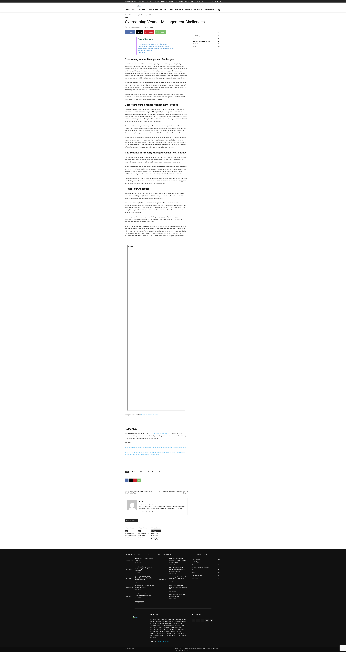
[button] (219, 10)
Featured (144, 554)
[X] (215, 1)
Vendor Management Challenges (138, 471)
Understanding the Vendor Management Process (153, 46)
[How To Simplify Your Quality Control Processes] (143, 528)
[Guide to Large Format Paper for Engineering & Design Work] (162, 579)
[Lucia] (126, 27)
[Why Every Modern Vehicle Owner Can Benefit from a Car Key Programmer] (129, 578)
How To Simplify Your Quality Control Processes (143, 535)
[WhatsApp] (139, 480)
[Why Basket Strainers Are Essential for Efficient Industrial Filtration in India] (162, 561)
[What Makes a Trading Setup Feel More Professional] (129, 588)
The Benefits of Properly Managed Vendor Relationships (155, 48)
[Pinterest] (135, 480)
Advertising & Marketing (154, 531)
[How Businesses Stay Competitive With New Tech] (129, 596)
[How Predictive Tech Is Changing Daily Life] (129, 561)
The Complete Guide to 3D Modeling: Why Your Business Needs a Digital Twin (177, 569)
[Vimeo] (218, 1)
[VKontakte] (211, 620)
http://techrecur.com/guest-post (147, 504)
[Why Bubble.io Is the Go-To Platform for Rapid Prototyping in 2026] (162, 588)
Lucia (130, 27)
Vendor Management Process (155, 471)
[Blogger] (193, 620)
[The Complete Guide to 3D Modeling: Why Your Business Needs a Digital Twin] (162, 570)
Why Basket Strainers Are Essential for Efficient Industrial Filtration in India (177, 560)
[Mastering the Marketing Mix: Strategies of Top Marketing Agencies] (156, 528)
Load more (139, 603)
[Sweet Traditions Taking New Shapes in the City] (162, 597)
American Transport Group (149, 415)
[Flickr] (202, 620)
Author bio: (141, 53)
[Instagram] (213, 1)
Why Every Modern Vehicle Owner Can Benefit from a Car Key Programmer (143, 577)
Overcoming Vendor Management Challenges (152, 44)
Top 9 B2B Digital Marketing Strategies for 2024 (130, 535)
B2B (130, 15)
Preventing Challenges (144, 50)
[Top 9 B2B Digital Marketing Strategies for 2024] (130, 528)
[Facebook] (210, 1)
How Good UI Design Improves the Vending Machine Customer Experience (144, 568)
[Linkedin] (146, 511)
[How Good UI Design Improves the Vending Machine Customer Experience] (129, 569)
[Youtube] (220, 1)
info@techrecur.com (163, 641)
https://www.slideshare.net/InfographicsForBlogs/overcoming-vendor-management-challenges (155, 447)
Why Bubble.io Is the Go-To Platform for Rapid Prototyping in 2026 (178, 587)
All (139, 554)
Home (126, 15)
